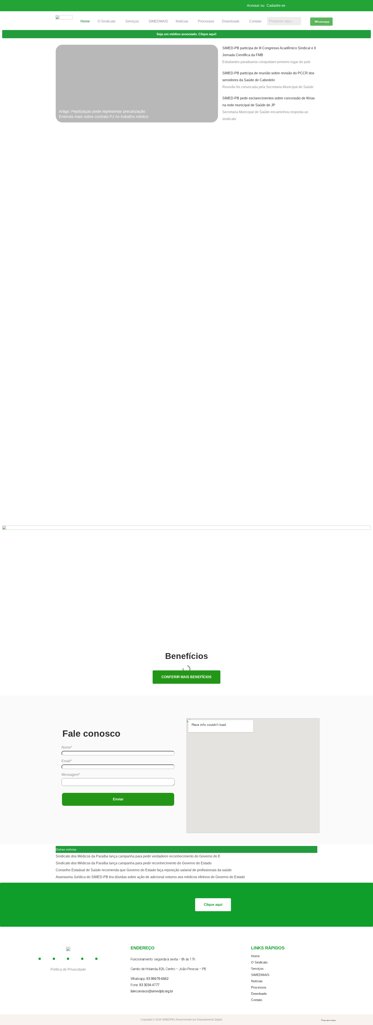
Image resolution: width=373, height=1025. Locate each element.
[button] (107, 21)
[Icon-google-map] (82, 959)
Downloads (230, 21)
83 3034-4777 (149, 985)
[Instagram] (54, 959)
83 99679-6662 (157, 979)
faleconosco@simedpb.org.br (152, 991)
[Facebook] (40, 959)
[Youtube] (68, 959)
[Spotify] (96, 959)
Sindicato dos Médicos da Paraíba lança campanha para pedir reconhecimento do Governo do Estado (134, 863)
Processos (206, 21)
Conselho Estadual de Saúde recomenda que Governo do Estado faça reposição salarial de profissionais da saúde (144, 870)
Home (85, 21)
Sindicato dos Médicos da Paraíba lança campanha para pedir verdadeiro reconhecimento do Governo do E (138, 856)
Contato (255, 21)
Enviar (118, 799)
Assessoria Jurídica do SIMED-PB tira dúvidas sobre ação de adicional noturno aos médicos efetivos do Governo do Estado (150, 877)
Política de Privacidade (68, 969)
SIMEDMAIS (158, 21)
